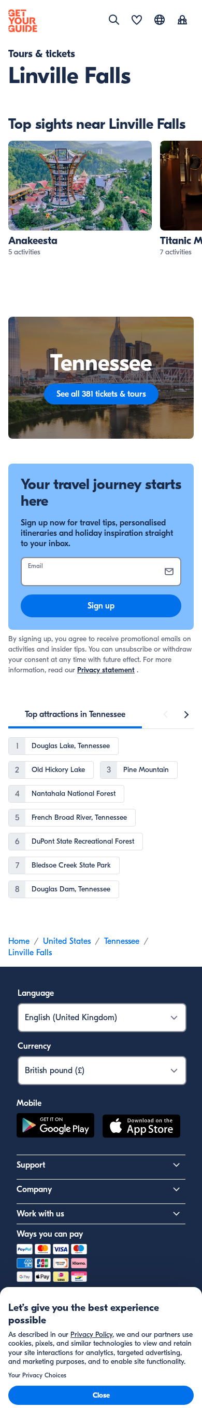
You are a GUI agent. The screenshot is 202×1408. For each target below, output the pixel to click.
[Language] (159, 19)
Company (34, 1189)
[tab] (75, 714)
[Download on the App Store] (141, 1127)
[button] (80, 199)
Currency (34, 1046)
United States (67, 941)
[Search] (114, 19)
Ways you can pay (50, 1234)
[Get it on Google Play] (55, 1127)
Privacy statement (106, 670)
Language (36, 993)
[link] (80, 199)
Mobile (29, 1103)
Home (19, 941)
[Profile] (182, 20)
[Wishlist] (136, 20)
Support (31, 1165)
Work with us (40, 1214)
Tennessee (121, 941)
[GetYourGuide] (22, 20)
